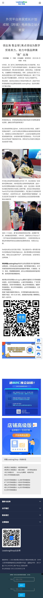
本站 (24, 61)
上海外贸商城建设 (24, 480)
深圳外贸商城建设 (24, 482)
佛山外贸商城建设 (11, 485)
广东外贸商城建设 (11, 482)
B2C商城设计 (9, 472)
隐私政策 (24, 566)
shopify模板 (22, 472)
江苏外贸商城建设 (11, 490)
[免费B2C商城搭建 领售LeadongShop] (21, 397)
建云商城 (22, 470)
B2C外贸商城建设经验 (12, 475)
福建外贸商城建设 (24, 485)
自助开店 (31, 472)
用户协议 (17, 566)
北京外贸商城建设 (11, 480)
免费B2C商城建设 (11, 467)
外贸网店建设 (32, 470)
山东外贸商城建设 (24, 487)
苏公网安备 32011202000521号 (13, 568)
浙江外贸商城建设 (11, 487)
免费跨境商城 (23, 467)
